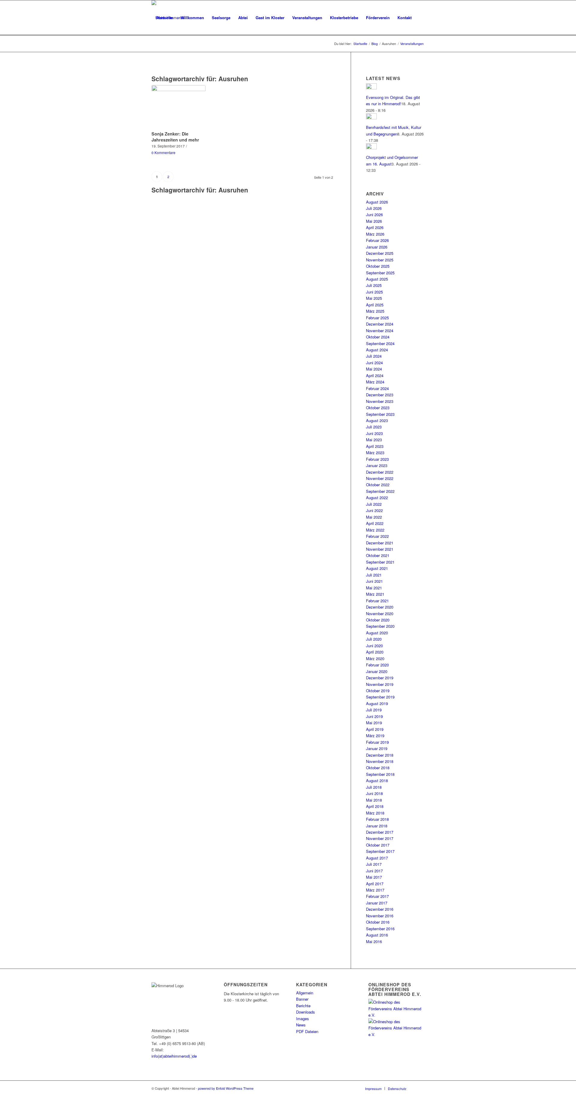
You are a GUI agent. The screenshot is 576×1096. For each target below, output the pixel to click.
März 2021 (375, 594)
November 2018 (379, 761)
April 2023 (374, 446)
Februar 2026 (377, 240)
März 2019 (375, 735)
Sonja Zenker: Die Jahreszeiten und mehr (175, 137)
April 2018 (374, 806)
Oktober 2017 (377, 845)
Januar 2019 (376, 748)
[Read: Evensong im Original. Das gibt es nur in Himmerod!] (371, 88)
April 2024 (374, 375)
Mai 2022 (374, 517)
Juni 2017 (374, 871)
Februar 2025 (377, 317)
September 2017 (380, 851)
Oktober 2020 (377, 620)
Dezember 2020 (379, 607)
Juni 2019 (374, 716)
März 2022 (375, 530)
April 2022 (374, 523)
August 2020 (377, 633)
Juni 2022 (374, 510)
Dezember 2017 (379, 832)
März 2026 (375, 234)
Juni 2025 (374, 292)
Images (302, 1018)
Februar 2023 (377, 459)
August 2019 (377, 703)
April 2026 (374, 227)
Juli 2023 (374, 427)
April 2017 (374, 883)
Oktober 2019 (377, 690)
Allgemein (304, 993)
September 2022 (380, 491)
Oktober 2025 (377, 266)
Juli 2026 (374, 208)
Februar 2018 (377, 819)
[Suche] (157, 52)
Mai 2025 (374, 298)
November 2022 (379, 478)
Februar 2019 (377, 742)
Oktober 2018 (377, 767)
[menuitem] (164, 17)
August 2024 (377, 350)
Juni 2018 (374, 793)
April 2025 (374, 305)
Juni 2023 (374, 433)
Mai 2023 (374, 439)
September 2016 (380, 928)
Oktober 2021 (377, 555)
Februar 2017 (377, 896)
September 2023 (380, 414)
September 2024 (380, 343)
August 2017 (377, 858)
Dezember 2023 (379, 395)
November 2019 (379, 684)
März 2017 (375, 890)
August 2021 (377, 568)
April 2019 (374, 729)
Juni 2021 (374, 581)
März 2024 (375, 382)
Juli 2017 (374, 864)
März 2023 (375, 452)
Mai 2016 (374, 941)
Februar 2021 (377, 600)
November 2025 (379, 260)
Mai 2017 (374, 877)
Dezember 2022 (379, 472)
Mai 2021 (374, 588)
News (301, 1025)
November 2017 (379, 838)
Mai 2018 (374, 800)
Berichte (303, 1005)
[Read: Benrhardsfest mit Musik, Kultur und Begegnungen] (371, 118)
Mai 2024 (374, 369)
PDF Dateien (307, 1031)
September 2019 (380, 697)
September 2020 (380, 626)
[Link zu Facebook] (420, 1088)
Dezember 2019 (379, 678)
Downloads (305, 1012)
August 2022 (377, 497)
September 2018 (380, 774)
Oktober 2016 (377, 922)
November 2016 (379, 916)
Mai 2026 (374, 221)
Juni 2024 (374, 362)
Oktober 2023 (377, 407)
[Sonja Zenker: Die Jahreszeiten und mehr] (179, 107)
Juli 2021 (374, 575)
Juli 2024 (374, 356)
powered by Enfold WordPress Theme (226, 1088)
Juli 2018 (374, 787)
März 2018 (375, 813)
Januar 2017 (376, 903)
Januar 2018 (376, 826)
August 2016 (377, 935)
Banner (302, 999)
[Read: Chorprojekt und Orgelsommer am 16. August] (371, 147)
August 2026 (377, 202)
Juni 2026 (374, 214)
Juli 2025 (374, 285)
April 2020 (374, 652)
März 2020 (375, 658)
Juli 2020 (374, 639)
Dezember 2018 (379, 755)
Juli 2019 (374, 710)
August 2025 (377, 279)
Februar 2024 (377, 388)
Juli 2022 (374, 504)
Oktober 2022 (377, 484)
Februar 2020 (377, 665)
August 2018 (377, 780)
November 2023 (379, 401)
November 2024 (379, 330)
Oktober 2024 (377, 337)
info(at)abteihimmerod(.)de (174, 1056)
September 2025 (380, 272)
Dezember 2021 (379, 543)
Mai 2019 (374, 722)
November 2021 (379, 549)
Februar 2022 (377, 536)
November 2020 (379, 613)
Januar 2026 (376, 247)
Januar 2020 (376, 671)
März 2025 (375, 311)
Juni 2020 (374, 645)
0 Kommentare (164, 152)
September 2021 (380, 562)
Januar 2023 (376, 465)
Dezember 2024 (379, 324)
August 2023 (377, 420)
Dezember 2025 (379, 253)
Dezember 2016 (379, 909)
